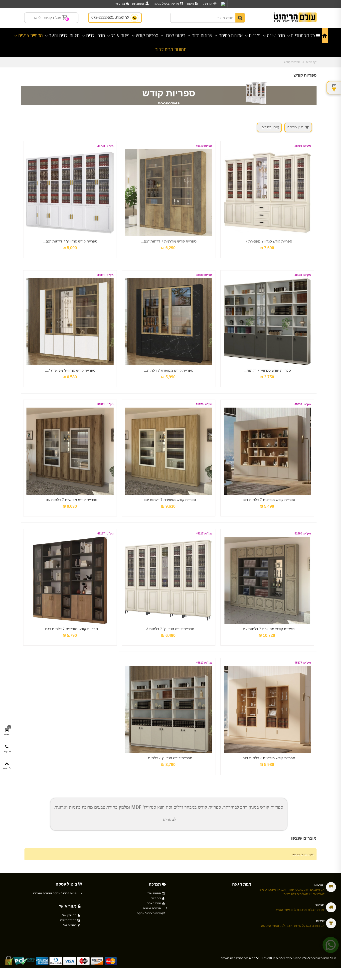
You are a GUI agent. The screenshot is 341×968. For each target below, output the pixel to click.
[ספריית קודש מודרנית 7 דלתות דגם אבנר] (168, 192)
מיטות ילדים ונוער (64, 35)
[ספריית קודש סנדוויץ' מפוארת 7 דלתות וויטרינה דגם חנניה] (70, 321)
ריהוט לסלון (175, 35)
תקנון (190, 3)
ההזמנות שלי (68, 920)
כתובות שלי (69, 925)
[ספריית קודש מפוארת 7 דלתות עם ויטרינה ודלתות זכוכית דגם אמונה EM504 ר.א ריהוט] (70, 451)
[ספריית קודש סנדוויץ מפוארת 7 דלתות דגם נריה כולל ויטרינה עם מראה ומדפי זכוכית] (267, 192)
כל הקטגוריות (303, 35)
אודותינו (207, 3)
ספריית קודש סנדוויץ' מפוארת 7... (70, 370)
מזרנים (255, 35)
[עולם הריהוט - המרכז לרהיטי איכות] (295, 17)
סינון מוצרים (295, 127)
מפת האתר (154, 903)
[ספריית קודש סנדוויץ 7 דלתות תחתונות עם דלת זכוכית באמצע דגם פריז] (267, 321)
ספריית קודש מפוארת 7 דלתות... (168, 370)
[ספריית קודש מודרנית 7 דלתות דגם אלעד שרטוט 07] (267, 709)
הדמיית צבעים (30, 35)
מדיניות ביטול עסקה (166, 3)
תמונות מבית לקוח (170, 49)
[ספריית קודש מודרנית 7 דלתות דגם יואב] (70, 580)
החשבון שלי (69, 915)
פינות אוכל (120, 35)
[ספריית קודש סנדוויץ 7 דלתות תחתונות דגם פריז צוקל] (168, 709)
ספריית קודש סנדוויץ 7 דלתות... (267, 370)
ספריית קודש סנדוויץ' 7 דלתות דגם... (70, 241)
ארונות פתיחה (230, 35)
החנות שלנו (154, 893)
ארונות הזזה (201, 35)
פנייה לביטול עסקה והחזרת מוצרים (55, 893)
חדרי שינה (276, 35)
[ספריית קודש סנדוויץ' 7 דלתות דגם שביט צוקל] (70, 192)
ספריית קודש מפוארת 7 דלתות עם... (168, 500)
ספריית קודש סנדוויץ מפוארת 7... (267, 241)
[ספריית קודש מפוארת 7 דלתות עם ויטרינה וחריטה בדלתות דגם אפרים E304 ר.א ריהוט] (267, 580)
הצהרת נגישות (152, 908)
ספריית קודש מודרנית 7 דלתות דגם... (168, 241)
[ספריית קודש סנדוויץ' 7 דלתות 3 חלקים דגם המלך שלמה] (168, 580)
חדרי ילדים (95, 35)
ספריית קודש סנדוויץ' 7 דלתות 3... (168, 629)
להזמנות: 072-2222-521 (110, 17)
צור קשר (120, 3)
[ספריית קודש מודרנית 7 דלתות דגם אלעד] (267, 451)
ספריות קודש (147, 35)
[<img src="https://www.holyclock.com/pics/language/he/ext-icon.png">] (223, 3)
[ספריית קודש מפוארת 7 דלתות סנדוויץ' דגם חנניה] (168, 321)
